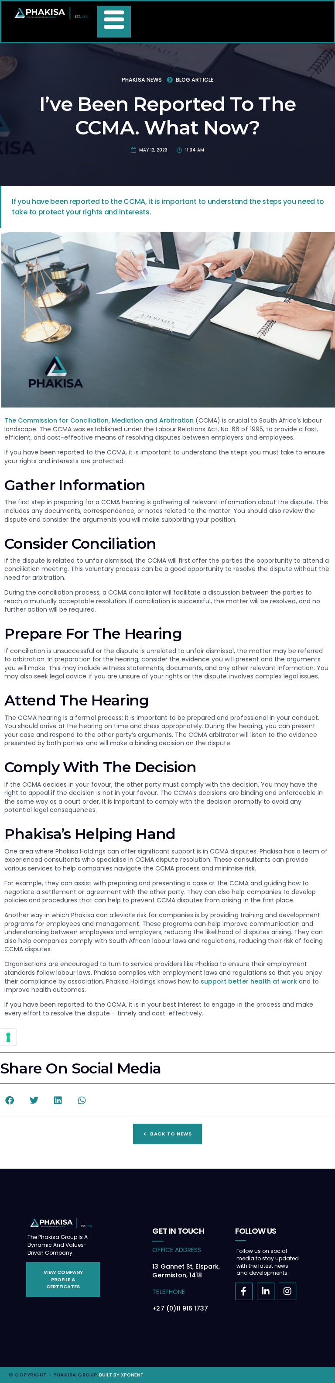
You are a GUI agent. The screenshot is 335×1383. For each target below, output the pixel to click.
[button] (10, 1100)
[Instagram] (287, 1291)
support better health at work (249, 981)
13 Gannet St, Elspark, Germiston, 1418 (185, 1271)
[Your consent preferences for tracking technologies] (8, 1037)
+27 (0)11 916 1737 (180, 1308)
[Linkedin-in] (265, 1291)
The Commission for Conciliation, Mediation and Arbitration (99, 420)
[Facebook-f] (244, 1291)
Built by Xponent (121, 1375)
